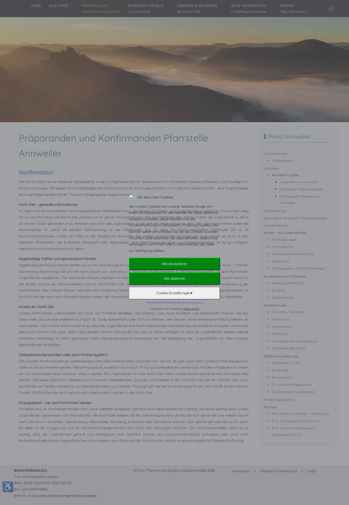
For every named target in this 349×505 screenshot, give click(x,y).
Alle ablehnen (174, 278)
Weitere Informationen (164, 302)
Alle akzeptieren (174, 263)
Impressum (194, 302)
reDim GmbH (191, 308)
